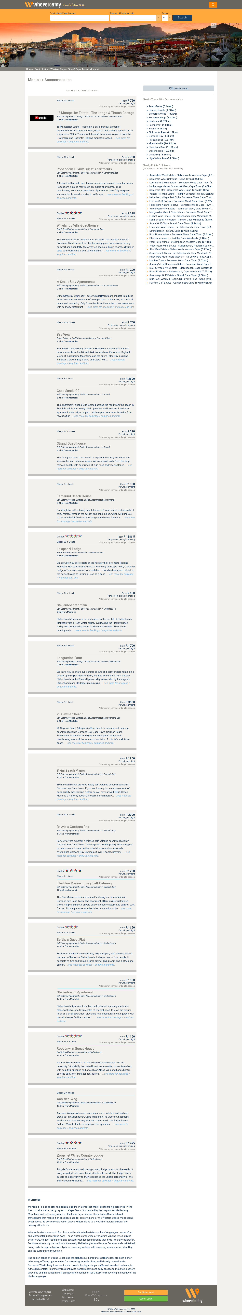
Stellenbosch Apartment (75, 992)
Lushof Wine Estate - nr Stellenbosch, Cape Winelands (184, 216)
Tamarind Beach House (74, 496)
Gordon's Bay (161, 136)
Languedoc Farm (69, 658)
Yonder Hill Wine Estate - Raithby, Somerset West (181, 193)
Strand (158, 128)
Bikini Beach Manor (71, 770)
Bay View (63, 334)
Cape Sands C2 (68, 391)
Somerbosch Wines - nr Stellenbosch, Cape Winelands (184, 253)
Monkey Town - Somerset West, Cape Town (178, 260)
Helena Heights (162, 110)
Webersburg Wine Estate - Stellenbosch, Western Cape (184, 245)
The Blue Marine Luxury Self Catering (84, 883)
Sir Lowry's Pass (163, 132)
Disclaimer (68, 1297)
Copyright (68, 1293)
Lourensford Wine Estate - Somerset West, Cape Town (184, 182)
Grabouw (160, 154)
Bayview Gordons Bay (73, 827)
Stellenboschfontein (72, 605)
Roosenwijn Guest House (75, 1049)
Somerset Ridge (163, 117)
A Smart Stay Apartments (76, 282)
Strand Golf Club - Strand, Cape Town (175, 223)
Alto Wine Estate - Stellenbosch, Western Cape (180, 249)
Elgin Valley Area (164, 158)
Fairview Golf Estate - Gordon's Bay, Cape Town (180, 282)
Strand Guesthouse (71, 443)
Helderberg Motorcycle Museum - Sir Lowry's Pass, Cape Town (189, 256)
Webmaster (68, 1289)
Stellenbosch (162, 150)
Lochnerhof (161, 124)
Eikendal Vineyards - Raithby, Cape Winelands (179, 238)
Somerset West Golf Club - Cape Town (176, 179)
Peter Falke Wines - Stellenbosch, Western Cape (181, 241)
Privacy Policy (68, 1301)
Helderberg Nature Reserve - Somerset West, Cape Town (185, 204)
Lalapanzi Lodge (69, 549)
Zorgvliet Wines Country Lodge (80, 1155)
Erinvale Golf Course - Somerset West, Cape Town (182, 201)
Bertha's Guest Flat (71, 940)
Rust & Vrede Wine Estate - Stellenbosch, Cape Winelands (186, 267)
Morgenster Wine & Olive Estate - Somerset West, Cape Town (188, 212)
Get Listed (40, 1299)
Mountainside (162, 143)
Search (182, 17)
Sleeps (165, 13)
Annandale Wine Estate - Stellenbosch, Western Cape (183, 175)
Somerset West (163, 113)
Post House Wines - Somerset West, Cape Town (181, 234)
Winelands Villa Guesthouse (77, 225)
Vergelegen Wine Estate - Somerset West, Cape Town (184, 208)
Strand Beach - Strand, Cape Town (173, 230)
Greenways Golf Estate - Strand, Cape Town (178, 275)
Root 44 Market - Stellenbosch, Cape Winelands (180, 271)
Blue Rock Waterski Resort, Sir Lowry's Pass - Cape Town (186, 278)
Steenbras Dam (163, 147)
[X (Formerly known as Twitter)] (97, 1299)
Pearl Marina (161, 106)
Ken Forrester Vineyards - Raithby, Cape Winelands (182, 219)
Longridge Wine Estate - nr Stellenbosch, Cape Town (183, 227)
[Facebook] (94, 1299)
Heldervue (160, 121)
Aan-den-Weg (67, 1099)
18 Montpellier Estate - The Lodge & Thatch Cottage (95, 113)
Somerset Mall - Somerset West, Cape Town (179, 190)
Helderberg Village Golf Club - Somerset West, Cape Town (186, 197)
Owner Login (145, 1298)
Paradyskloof (161, 139)
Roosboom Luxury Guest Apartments (84, 169)
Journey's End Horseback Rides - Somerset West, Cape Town (188, 264)
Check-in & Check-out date (122, 13)
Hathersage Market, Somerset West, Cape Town (181, 186)
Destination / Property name (63, 13)
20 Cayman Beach (70, 714)
